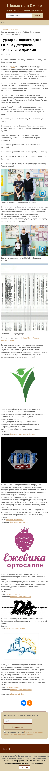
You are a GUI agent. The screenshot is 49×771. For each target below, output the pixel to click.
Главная (4, 29)
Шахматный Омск (17, 694)
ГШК (13, 67)
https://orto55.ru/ (13, 594)
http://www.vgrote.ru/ (14, 520)
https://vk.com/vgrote (19, 522)
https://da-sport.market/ (16, 628)
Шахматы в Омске (24, 5)
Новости (14, 29)
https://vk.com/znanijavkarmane (23, 434)
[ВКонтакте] (23, 703)
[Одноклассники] (29, 703)
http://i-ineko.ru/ (12, 687)
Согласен (24, 767)
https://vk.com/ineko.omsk (21, 690)
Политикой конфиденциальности (18, 761)
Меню (3, 22)
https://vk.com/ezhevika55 (20, 597)
